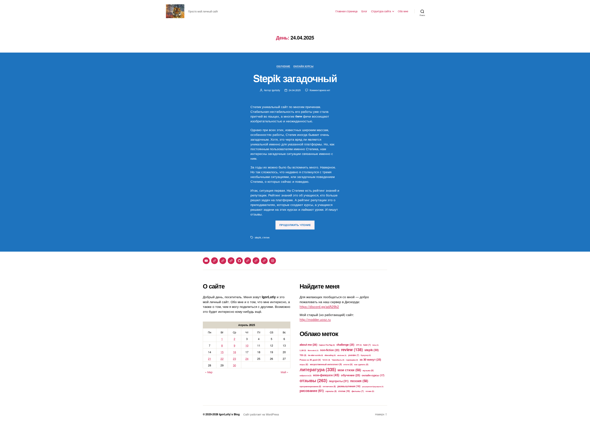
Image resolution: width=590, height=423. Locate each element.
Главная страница (346, 11)
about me (308, 344)
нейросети (305, 375)
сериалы (330, 391)
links (375, 345)
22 (221, 359)
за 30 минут (370, 359)
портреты (339, 381)
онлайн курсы (373, 375)
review (352, 349)
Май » (284, 372)
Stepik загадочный (295, 78)
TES (303, 355)
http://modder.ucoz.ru (315, 319)
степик (265, 237)
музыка (368, 370)
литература (318, 369)
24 (246, 359)
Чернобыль (338, 360)
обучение (350, 375)
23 (234, 359)
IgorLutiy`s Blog (229, 414)
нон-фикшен (326, 375)
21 (209, 359)
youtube (353, 355)
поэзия (359, 380)
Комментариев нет (320, 90)
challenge (345, 344)
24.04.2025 (295, 90)
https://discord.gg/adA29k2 (319, 306)
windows (341, 355)
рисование (312, 390)
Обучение (283, 66)
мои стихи (349, 369)
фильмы (358, 391)
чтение (370, 391)
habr (367, 344)
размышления (348, 386)
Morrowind (313, 350)
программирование (310, 386)
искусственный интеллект (326, 364)
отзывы (313, 380)
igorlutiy (276, 90)
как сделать (361, 364)
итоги (348, 364)
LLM (303, 350)
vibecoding (330, 355)
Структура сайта (381, 11)
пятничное (329, 386)
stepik (258, 237)
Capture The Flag (327, 345)
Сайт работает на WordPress (261, 414)
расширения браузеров (373, 386)
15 (221, 352)
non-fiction (329, 350)
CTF (359, 345)
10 (246, 345)
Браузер (366, 355)
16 (234, 352)
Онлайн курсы (303, 66)
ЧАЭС (326, 360)
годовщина (352, 360)
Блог (364, 11)
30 (234, 365)
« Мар (208, 372)
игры (304, 364)
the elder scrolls (315, 355)
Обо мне (403, 11)
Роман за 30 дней (310, 359)
